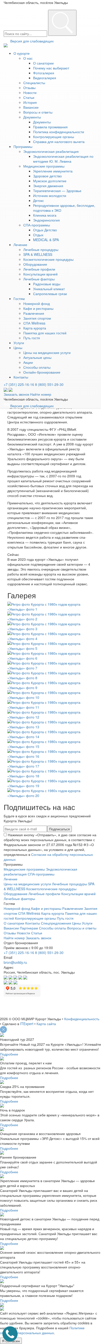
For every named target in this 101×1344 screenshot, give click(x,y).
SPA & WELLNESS (37, 254)
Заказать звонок (16, 394)
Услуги (18, 342)
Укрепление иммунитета (53, 171)
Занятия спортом (37, 318)
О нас (28, 58)
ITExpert (26, 1023)
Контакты (20, 377)
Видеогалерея (44, 77)
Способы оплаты (36, 367)
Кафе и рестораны (38, 308)
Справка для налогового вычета (59, 141)
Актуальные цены (37, 357)
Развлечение (72, 908)
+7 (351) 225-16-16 (19, 384)
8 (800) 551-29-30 (49, 384)
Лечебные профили (39, 269)
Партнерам (29, 928)
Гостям (19, 298)
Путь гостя (31, 337)
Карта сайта (46, 1023)
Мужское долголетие (49, 180)
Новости (30, 92)
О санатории (43, 63)
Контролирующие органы (53, 136)
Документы (32, 117)
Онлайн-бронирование (41, 372)
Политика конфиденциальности (58, 131)
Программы (22, 146)
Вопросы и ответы (37, 112)
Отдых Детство (45, 229)
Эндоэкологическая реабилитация (51, 151)
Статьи (28, 97)
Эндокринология (46, 220)
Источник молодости (49, 195)
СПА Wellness (34, 323)
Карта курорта (34, 328)
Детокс (38, 200)
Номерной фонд (36, 303)
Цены (17, 347)
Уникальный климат (49, 288)
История (30, 102)
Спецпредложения (56, 923)
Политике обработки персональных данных (42, 1330)
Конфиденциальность (81, 1018)
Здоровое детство (47, 175)
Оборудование (35, 264)
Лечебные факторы (39, 278)
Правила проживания (50, 126)
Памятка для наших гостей (44, 332)
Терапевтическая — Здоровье (57, 190)
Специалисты (34, 82)
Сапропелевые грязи (50, 293)
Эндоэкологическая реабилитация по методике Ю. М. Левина (63, 159)
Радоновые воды (46, 283)
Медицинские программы (43, 166)
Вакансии (30, 107)
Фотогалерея (43, 72)
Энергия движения (48, 185)
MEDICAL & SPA (46, 239)
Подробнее (9, 1054)
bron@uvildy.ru (15, 962)
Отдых (38, 234)
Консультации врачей (40, 274)
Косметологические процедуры (48, 259)
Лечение (20, 244)
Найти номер (40, 394)
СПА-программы (36, 224)
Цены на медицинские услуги (47, 352)
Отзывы (29, 87)
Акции (28, 362)
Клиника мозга (44, 215)
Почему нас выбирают (51, 67)
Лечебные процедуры (40, 249)
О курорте (21, 53)
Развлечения (33, 313)
